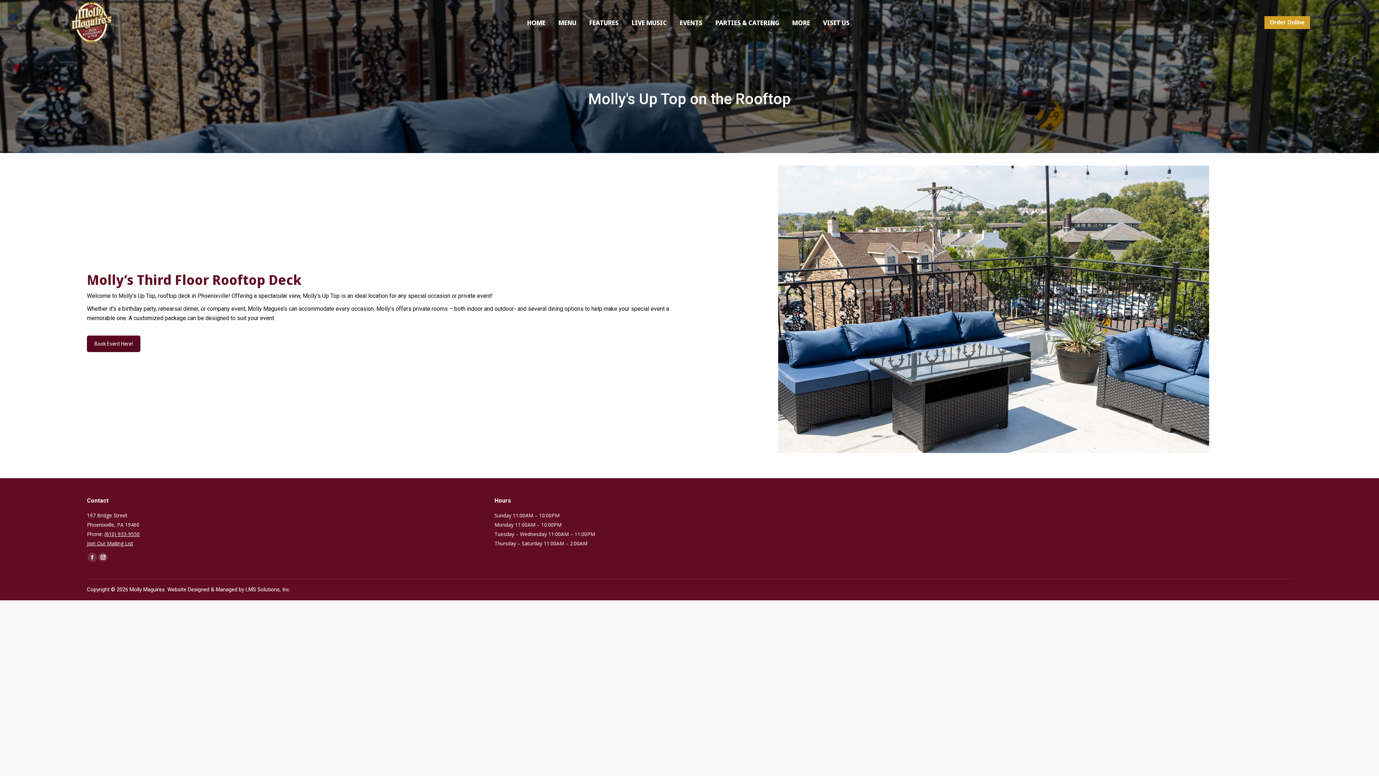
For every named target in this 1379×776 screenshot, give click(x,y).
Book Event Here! (113, 344)
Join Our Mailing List (110, 543)
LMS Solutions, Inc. (268, 589)
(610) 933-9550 (122, 534)
